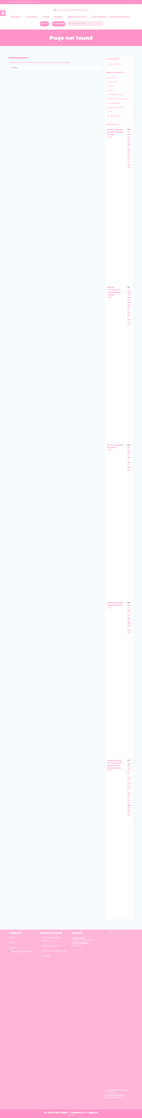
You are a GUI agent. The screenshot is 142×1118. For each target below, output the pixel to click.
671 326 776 (119, 1097)
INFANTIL (58, 17)
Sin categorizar (113, 116)
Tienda (12, 937)
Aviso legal (45, 956)
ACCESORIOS (31, 17)
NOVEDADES (58, 23)
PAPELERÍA (16, 17)
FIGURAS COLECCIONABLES (118, 99)
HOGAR (45, 17)
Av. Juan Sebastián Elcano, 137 (116, 1090)
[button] (2, 13)
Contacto (13, 947)
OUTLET (44, 23)
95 (105, 1097)
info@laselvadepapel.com (115, 1095)
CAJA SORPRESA (99, 17)
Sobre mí (13, 942)
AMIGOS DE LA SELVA (76, 17)
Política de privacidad (50, 946)
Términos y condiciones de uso (53, 951)
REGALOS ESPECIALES (120, 17)
